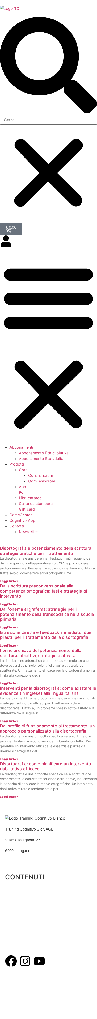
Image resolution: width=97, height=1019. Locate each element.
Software (12, 910)
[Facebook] (11, 961)
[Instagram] (25, 961)
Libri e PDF (14, 900)
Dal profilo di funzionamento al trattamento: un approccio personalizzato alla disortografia (47, 728)
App (22, 486)
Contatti (16, 526)
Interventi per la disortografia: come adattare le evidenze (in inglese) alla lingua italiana (48, 691)
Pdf (22, 492)
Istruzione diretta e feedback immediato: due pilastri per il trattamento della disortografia (46, 635)
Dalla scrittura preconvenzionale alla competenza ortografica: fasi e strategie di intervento (43, 590)
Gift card (27, 509)
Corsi (23, 469)
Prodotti (16, 464)
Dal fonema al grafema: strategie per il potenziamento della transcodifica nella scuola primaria (47, 614)
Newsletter (28, 531)
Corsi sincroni (40, 475)
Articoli (11, 932)
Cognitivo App (22, 520)
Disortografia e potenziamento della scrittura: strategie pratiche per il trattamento (46, 551)
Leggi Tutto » (9, 581)
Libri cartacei (30, 498)
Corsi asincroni (41, 481)
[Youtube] (39, 961)
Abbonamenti (21, 447)
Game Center (16, 921)
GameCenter (20, 514)
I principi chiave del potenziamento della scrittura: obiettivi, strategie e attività (40, 653)
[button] (48, 66)
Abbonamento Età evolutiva (44, 453)
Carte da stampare (36, 503)
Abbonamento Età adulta (41, 458)
